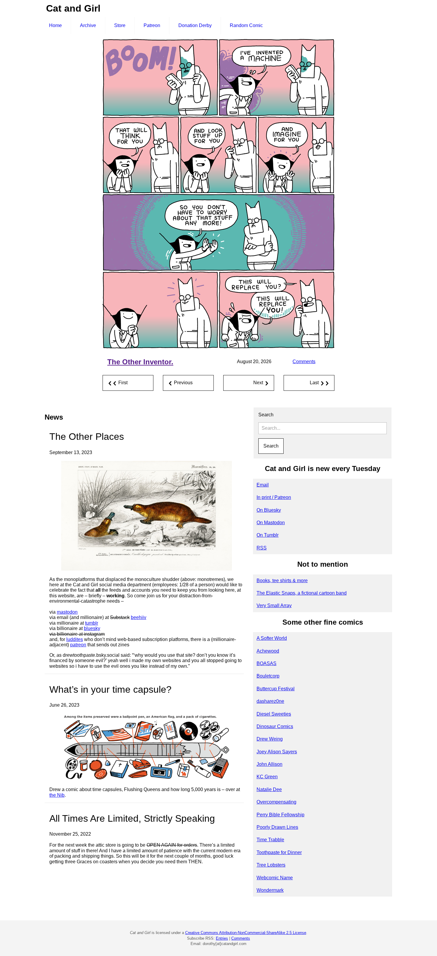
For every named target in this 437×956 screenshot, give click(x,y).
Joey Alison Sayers (277, 751)
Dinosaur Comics (275, 726)
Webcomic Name (275, 877)
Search (265, 414)
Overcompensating (276, 801)
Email (263, 484)
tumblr (91, 623)
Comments (304, 361)
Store (119, 25)
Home (55, 25)
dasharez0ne (270, 701)
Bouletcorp (268, 675)
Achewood (268, 650)
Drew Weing (270, 738)
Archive (88, 25)
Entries (222, 938)
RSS (262, 547)
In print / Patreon (274, 497)
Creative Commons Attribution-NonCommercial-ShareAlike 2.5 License (245, 932)
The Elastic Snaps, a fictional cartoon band (302, 593)
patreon (78, 644)
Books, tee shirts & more (282, 580)
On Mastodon (271, 522)
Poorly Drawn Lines (277, 827)
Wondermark (270, 890)
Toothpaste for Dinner (279, 852)
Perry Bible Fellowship (280, 814)
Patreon (152, 25)
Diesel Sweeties (274, 713)
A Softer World (272, 638)
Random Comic (246, 25)
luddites (74, 639)
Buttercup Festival (276, 688)
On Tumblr (268, 535)
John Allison (269, 764)
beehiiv (138, 617)
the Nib (57, 795)
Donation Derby (195, 25)
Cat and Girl (73, 8)
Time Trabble (270, 839)
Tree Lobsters (271, 864)
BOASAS (266, 663)
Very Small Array (274, 605)
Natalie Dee (269, 789)
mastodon (67, 612)
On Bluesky (269, 510)
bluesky (92, 628)
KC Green (267, 776)
